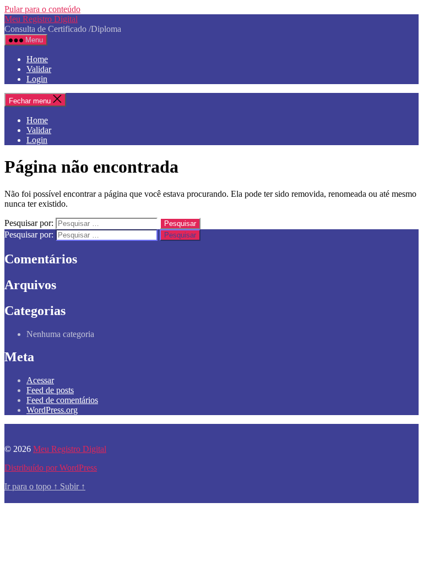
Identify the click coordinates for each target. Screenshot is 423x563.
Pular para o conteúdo (42, 9)
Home (37, 59)
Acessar (40, 380)
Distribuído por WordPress (50, 467)
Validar (38, 69)
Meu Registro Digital (41, 19)
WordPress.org (52, 410)
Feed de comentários (62, 400)
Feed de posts (50, 390)
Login (36, 79)
